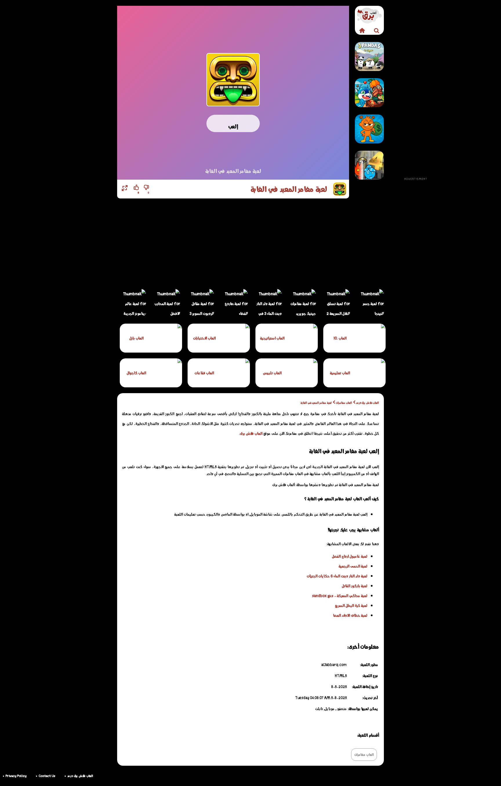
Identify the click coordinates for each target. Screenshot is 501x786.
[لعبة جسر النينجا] (369, 303)
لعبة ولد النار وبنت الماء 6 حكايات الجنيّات (337, 575)
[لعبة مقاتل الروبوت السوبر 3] (199, 303)
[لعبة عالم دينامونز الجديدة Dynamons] (131, 303)
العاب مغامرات (344, 402)
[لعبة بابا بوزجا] (369, 92)
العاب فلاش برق (251, 433)
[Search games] (376, 30)
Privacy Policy (16, 776)
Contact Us (47, 776)
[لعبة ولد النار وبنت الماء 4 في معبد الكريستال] (369, 165)
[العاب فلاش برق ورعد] (362, 30)
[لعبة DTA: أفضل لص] (369, 128)
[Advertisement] (416, 93)
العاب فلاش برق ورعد (367, 402)
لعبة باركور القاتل (354, 585)
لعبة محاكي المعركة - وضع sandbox (339, 595)
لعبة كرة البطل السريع (351, 605)
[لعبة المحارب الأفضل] (165, 303)
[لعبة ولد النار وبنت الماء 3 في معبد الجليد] (267, 303)
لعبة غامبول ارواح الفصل (349, 556)
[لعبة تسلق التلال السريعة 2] (335, 303)
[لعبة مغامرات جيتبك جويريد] (301, 303)
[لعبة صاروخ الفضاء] (233, 303)
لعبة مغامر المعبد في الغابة (316, 402)
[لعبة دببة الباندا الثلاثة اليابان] (369, 56)
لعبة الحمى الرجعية (353, 566)
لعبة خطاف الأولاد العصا (350, 615)
